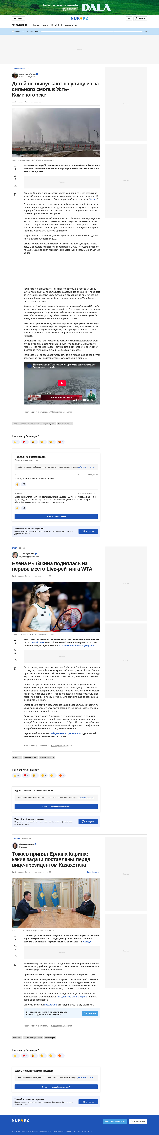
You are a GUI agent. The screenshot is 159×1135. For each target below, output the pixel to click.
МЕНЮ (20, 19)
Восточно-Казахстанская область (26, 424)
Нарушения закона (40, 25)
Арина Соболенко (47, 757)
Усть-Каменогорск (65, 424)
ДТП (57, 25)
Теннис (22, 548)
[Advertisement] (79, 49)
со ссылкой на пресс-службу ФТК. (77, 645)
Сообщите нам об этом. (62, 412)
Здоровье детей (48, 424)
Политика (16, 838)
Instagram (90, 531)
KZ (129, 19)
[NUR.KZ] (79, 18)
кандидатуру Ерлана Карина (72, 996)
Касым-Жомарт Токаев (33, 1038)
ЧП (51, 25)
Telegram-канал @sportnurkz (66, 733)
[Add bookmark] (15, 194)
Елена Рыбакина (30, 757)
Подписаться (90, 1013)
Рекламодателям (138, 1121)
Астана (93, 199)
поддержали (51, 1005)
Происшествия (19, 25)
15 (18, 775)
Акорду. (87, 941)
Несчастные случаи (69, 25)
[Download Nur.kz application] (79, 7)
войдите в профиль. (86, 467)
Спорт (14, 548)
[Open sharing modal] (15, 186)
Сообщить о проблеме (115, 1121)
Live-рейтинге (37, 642)
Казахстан (17, 757)
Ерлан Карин (50, 1038)
